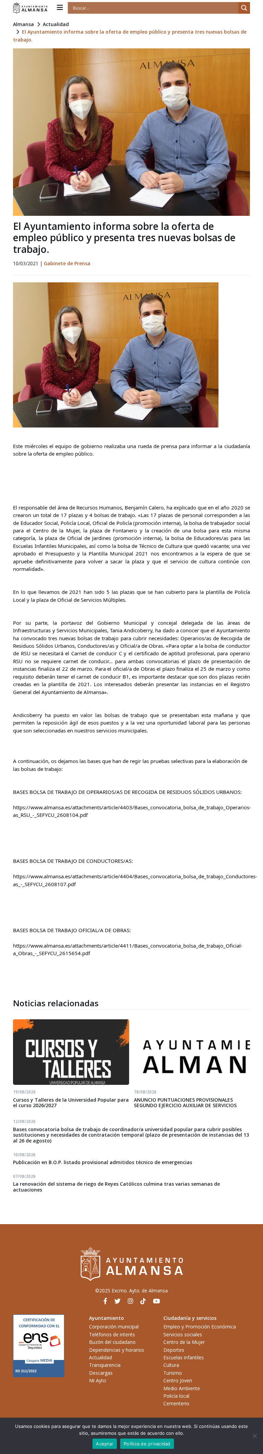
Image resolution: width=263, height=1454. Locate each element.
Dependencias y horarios (116, 1350)
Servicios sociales (182, 1334)
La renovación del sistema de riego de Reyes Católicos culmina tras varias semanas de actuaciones (116, 1187)
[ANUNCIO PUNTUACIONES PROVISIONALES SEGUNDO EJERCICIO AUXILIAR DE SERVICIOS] (192, 1051)
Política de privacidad (147, 1443)
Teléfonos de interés (112, 1334)
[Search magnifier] (244, 8)
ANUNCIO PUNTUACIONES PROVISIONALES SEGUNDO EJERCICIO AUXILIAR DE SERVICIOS (185, 1103)
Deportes (173, 1350)
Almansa (23, 24)
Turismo (172, 1373)
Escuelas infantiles (183, 1357)
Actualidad (56, 24)
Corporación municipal (114, 1326)
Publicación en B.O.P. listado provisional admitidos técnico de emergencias (102, 1162)
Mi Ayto (97, 1380)
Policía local (176, 1396)
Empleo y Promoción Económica (199, 1326)
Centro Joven (177, 1380)
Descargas (101, 1373)
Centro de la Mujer (184, 1342)
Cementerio (176, 1403)
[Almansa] (30, 8)
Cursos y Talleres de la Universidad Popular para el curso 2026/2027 (71, 1103)
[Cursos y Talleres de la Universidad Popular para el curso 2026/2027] (71, 1051)
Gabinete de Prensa (67, 263)
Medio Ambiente (181, 1388)
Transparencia (105, 1365)
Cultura (171, 1365)
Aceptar (104, 1443)
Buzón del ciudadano (112, 1342)
